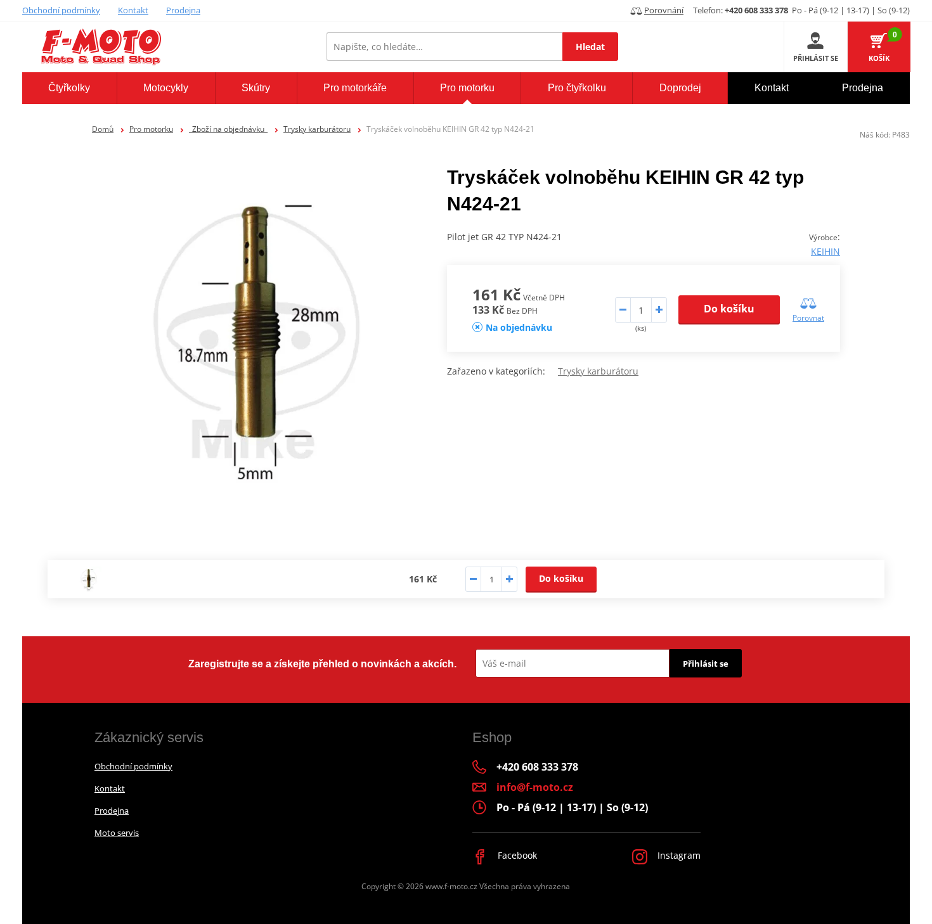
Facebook (516, 855)
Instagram (678, 855)
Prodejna (183, 10)
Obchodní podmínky (61, 10)
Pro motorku (151, 129)
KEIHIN (825, 251)
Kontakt (133, 10)
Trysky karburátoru (317, 129)
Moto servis (116, 832)
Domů (102, 129)
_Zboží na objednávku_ (228, 129)
